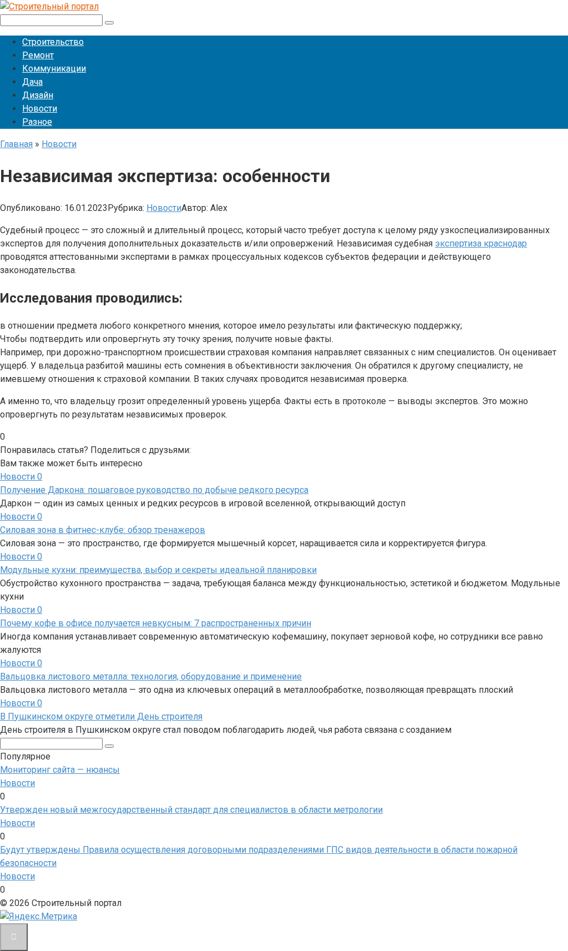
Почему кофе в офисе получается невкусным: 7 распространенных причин (155, 623)
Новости (39, 108)
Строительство (53, 42)
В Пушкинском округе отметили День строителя (101, 716)
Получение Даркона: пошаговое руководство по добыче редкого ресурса (154, 490)
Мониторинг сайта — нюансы (60, 769)
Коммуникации (54, 68)
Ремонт (38, 55)
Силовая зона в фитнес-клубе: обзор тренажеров (102, 530)
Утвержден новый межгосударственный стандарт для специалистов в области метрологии (191, 809)
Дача (32, 82)
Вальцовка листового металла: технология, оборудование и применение (151, 676)
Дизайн (37, 95)
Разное (37, 122)
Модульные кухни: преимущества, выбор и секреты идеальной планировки (158, 570)
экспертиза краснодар (481, 243)
